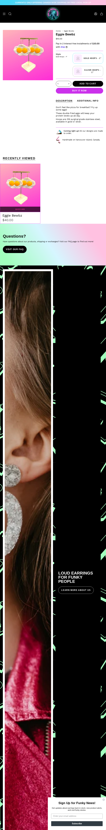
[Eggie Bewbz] (20, 188)
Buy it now (79, 91)
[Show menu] (4, 13)
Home (58, 31)
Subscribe (77, 823)
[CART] (102, 13)
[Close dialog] (103, 799)
